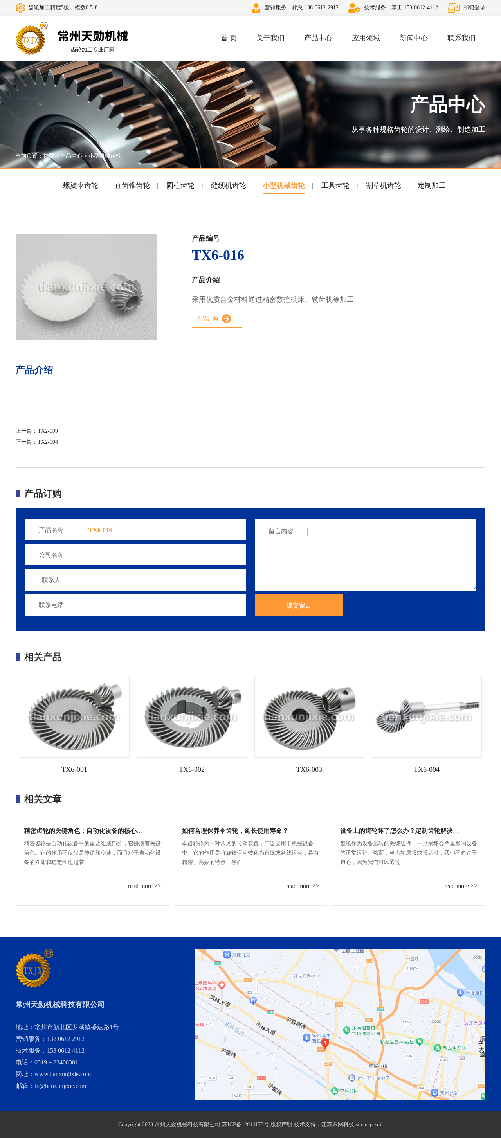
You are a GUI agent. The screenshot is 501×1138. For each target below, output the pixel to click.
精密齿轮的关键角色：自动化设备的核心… (83, 830)
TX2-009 (48, 431)
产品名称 (51, 529)
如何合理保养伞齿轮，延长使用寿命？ (235, 830)
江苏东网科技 (337, 1124)
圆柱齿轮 (180, 185)
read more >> (144, 885)
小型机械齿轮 (104, 156)
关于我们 (270, 38)
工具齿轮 (335, 185)
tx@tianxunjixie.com (60, 1085)
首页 (48, 156)
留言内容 (281, 531)
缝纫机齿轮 (228, 185)
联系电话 (51, 604)
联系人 (51, 579)
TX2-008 (48, 442)
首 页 (229, 38)
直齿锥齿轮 (132, 185)
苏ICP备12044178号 (245, 1124)
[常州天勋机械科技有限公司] (72, 38)
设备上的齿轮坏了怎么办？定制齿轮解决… (399, 830)
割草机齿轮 (383, 185)
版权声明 (281, 1124)
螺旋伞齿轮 (80, 185)
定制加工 (432, 185)
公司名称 (51, 554)
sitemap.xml (369, 1124)
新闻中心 (414, 38)
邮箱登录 (474, 8)
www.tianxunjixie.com (62, 1074)
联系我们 (461, 38)
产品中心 (318, 38)
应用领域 (366, 38)
